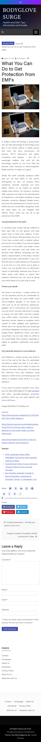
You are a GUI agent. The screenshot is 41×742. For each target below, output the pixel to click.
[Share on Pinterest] (32, 488)
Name (5, 589)
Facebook (8, 507)
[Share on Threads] (15, 494)
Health (28, 498)
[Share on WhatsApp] (26, 488)
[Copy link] (20, 494)
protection (34, 498)
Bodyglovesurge (20, 14)
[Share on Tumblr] (9, 494)
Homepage (6, 659)
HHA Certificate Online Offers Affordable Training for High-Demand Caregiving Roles (21, 457)
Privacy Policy (8, 670)
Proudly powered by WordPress (20, 732)
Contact (5, 655)
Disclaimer (6, 667)
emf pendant (9, 498)
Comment (6, 559)
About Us (6, 663)
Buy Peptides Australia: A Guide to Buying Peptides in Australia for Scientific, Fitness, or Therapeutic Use (21, 476)
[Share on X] (16, 488)
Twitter (22, 507)
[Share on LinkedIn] (21, 488)
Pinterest (9, 512)
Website (5, 609)
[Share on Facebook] (10, 488)
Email (5, 600)
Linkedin (23, 512)
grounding (21, 498)
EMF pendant (33, 391)
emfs (15, 498)
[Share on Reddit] (4, 494)
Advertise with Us (9, 678)
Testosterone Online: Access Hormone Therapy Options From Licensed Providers (21, 467)
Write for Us (7, 674)
